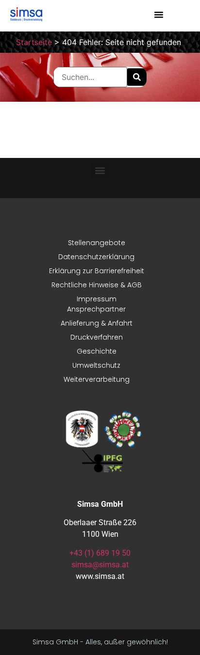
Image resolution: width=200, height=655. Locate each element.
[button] (158, 14)
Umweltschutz (96, 365)
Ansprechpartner (96, 309)
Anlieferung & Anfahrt (97, 323)
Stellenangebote (96, 243)
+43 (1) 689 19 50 (100, 553)
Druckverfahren (96, 337)
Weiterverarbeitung (97, 379)
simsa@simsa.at (100, 564)
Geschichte (97, 351)
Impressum (97, 299)
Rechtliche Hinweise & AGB (96, 285)
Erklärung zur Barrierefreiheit (96, 271)
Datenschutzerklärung (96, 257)
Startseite (34, 42)
